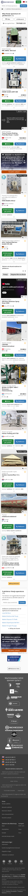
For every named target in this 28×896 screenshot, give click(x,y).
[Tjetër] (25, 37)
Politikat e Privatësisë (11, 891)
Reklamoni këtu (14, 668)
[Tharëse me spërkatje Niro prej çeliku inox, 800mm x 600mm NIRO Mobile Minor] (14, 184)
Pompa (5, 274)
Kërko (24, 6)
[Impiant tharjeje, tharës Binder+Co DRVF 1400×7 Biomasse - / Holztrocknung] (14, 374)
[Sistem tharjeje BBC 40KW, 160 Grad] (14, 37)
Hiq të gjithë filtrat (9, 23)
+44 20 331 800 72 (10, 757)
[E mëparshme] (2, 37)
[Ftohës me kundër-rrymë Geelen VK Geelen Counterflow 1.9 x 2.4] (14, 460)
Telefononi (21, 59)
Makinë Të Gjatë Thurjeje (9, 626)
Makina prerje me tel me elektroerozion (14, 777)
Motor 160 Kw (14, 781)
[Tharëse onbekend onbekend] (14, 503)
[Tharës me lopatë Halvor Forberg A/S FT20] (14, 420)
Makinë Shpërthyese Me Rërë (10, 622)
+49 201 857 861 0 (10, 760)
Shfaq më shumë (14, 628)
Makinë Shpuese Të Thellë (9, 619)
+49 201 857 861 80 (10, 762)
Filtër (8, 19)
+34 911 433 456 (9, 765)
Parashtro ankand (14, 172)
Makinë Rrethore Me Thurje (10, 616)
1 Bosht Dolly (20, 790)
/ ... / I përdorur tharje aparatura (12, 9)
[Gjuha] (24, 1)
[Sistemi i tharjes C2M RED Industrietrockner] (14, 331)
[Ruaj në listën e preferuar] (25, 49)
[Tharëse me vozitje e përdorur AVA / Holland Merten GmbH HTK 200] (14, 229)
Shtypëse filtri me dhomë (18, 274)
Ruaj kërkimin (14, 583)
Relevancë (20, 19)
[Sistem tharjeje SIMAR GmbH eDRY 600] (14, 78)
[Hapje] (14, 66)
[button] (26, 1)
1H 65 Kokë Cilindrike (9, 790)
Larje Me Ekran (6, 613)
